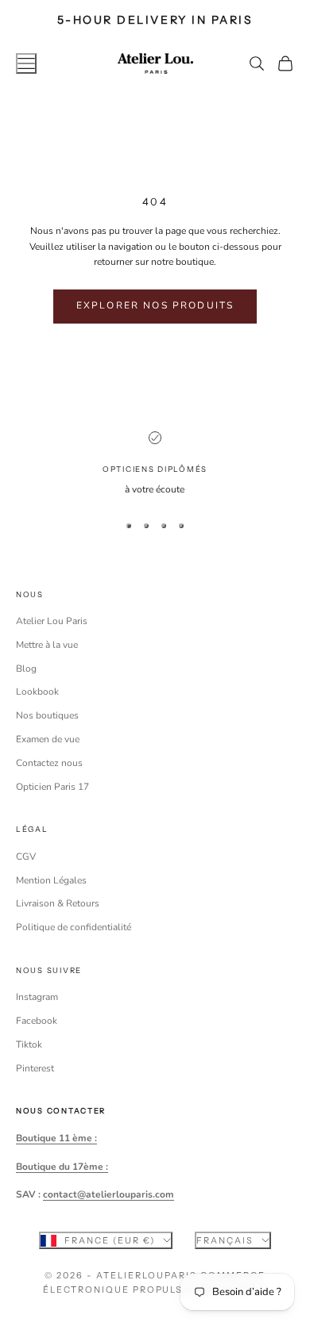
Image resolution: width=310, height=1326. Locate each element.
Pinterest (35, 1068)
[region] (155, 464)
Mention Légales (51, 880)
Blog (26, 668)
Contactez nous (49, 763)
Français (225, 1240)
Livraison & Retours (57, 903)
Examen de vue (47, 739)
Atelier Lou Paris (51, 621)
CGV (26, 856)
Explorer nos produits (155, 305)
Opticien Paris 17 (52, 786)
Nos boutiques (47, 715)
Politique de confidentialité (73, 927)
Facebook (36, 1020)
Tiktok (29, 1044)
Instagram (37, 997)
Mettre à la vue (47, 644)
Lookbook (37, 691)
